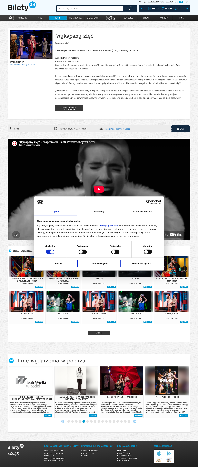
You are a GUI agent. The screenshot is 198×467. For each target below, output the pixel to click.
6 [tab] (87, 421)
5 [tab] (83, 421)
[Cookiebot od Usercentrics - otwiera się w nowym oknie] (148, 202)
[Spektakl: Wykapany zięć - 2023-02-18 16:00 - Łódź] (31, 44)
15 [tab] (121, 421)
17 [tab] (129, 421)
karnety (164, 18)
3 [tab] (76, 421)
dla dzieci (128, 18)
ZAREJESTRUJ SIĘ (156, 2)
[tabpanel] (31, 392)
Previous (62, 421)
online (146, 18)
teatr (57, 18)
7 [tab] (91, 421)
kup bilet (39, 287)
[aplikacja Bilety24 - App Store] (159, 462)
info (180, 128)
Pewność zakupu (124, 453)
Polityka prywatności (127, 458)
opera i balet (93, 18)
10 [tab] (102, 421)
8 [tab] (95, 421)
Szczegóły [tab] (99, 211)
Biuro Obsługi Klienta (53, 451)
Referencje (85, 456)
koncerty (22, 18)
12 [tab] (110, 421)
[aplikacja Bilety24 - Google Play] (169, 462)
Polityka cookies (124, 456)
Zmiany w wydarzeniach (54, 458)
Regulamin (121, 451)
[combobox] (90, 8)
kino (40, 18)
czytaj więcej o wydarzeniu (69, 108)
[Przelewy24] (13, 456)
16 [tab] (125, 421)
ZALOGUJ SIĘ (172, 2)
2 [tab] (72, 421)
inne (181, 18)
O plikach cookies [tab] (142, 211)
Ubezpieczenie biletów (53, 461)
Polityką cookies (109, 225)
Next (134, 421)
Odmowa (57, 263)
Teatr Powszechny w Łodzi (22, 64)
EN (187, 2)
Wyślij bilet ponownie (54, 453)
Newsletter (49, 456)
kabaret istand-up (110, 18)
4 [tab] (80, 421)
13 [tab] (114, 421)
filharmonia (75, 18)
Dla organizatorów (89, 451)
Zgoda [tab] (55, 211)
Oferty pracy (123, 461)
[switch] (83, 252)
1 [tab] (68, 421)
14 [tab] (117, 421)
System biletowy (88, 453)
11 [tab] (106, 421)
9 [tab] (99, 421)
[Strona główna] (22, 11)
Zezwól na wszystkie (140, 263)
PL (181, 2)
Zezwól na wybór (99, 263)
